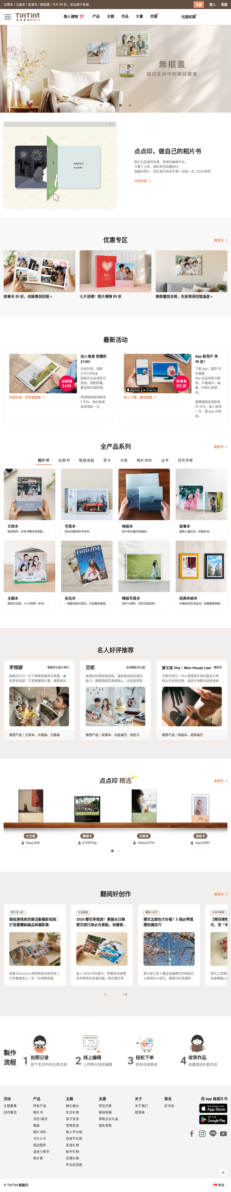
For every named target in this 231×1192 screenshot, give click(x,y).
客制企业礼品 (108, 1119)
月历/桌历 (40, 1119)
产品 (96, 16)
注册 (199, 4)
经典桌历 (196, 735)
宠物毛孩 (72, 1125)
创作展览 (10, 1112)
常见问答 (105, 1106)
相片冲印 (39, 1132)
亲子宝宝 (72, 1119)
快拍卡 (134, 735)
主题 (110, 16)
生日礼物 (72, 1112)
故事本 (106, 735)
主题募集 (10, 1106)
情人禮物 (71, 16)
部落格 (140, 1112)
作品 (125, 16)
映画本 (182, 735)
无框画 (55, 735)
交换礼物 (72, 1158)
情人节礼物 (74, 1132)
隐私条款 (105, 1125)
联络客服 (105, 1112)
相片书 (38, 1112)
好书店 (169, 1106)
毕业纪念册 (74, 1164)
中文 (221, 1185)
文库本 (30, 735)
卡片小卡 (39, 1138)
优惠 (153, 16)
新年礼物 (72, 1151)
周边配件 (39, 1145)
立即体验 (140, 181)
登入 (212, 4)
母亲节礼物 (74, 1138)
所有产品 (39, 1106)
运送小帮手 (41, 1151)
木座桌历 (120, 735)
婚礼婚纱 (72, 1106)
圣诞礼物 (72, 1145)
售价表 (38, 1158)
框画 (36, 1125)
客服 (224, 4)
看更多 (219, 240)
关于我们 (141, 1106)
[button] (31, 806)
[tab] (96, 17)
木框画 (42, 735)
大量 (139, 16)
